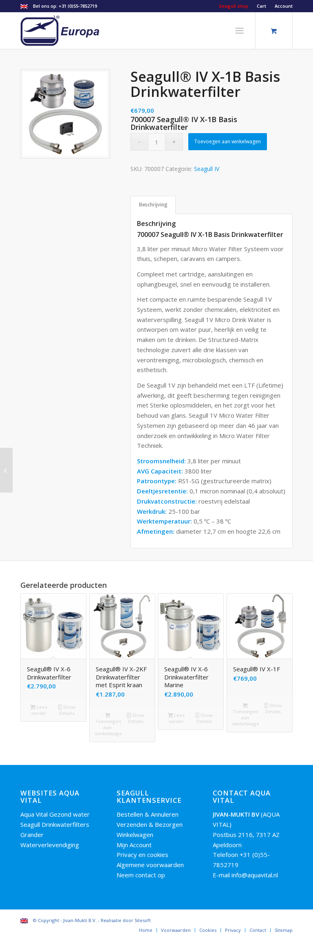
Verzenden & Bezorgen (150, 824)
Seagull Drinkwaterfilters (54, 824)
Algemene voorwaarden (150, 865)
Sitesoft (142, 920)
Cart (261, 6)
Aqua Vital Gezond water (55, 814)
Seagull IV (206, 169)
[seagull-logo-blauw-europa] (60, 30)
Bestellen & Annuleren (148, 814)
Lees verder (39, 710)
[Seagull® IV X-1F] (6, 470)
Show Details (67, 710)
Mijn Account (134, 845)
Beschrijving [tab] (153, 204)
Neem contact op (141, 875)
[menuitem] (234, 6)
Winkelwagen (135, 834)
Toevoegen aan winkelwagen (227, 141)
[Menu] (240, 31)
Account (284, 6)
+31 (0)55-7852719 (78, 6)
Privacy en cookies (142, 854)
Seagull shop (233, 6)
